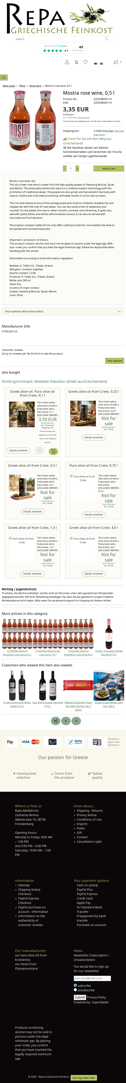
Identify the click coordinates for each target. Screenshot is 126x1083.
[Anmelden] (67, 62)
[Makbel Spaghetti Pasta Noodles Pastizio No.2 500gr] (78, 685)
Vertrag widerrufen (84, 1077)
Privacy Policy (96, 997)
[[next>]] (76, 721)
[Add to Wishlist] (39, 451)
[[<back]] (66, 721)
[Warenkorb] (76, 62)
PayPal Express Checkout (28, 900)
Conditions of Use (89, 819)
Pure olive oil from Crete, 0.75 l (93, 465)
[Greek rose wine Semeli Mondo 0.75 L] (109, 633)
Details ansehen (18, 450)
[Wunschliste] (85, 62)
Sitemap (24, 885)
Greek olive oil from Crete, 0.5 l (32, 465)
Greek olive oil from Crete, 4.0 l (93, 527)
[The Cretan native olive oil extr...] (22, 414)
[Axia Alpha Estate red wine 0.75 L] (47, 685)
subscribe (84, 986)
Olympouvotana (26, 968)
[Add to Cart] (53, 451)
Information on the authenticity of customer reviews (31, 920)
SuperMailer (100, 1002)
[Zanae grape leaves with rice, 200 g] (109, 685)
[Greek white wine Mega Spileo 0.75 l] (17, 685)
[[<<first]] (55, 721)
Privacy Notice (87, 815)
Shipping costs (83, 117)
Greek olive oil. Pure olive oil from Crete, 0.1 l (32, 393)
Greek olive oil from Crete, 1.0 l (32, 527)
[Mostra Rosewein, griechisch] (32, 120)
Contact (82, 837)
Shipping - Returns (90, 810)
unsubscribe (86, 990)
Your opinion (114, 360)
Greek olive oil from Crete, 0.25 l (93, 391)
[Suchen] (107, 38)
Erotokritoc (23, 960)
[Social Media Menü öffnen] (116, 62)
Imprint (82, 824)
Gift (79, 833)
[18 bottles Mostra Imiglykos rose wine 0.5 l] (78, 633)
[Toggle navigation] (4, 77)
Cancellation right (89, 841)
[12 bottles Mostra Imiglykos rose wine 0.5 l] (17, 633)
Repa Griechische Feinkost (53, 1076)
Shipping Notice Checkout (29, 891)
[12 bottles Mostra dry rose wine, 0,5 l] (47, 633)
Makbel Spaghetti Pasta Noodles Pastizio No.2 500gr (78, 706)
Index (81, 828)
